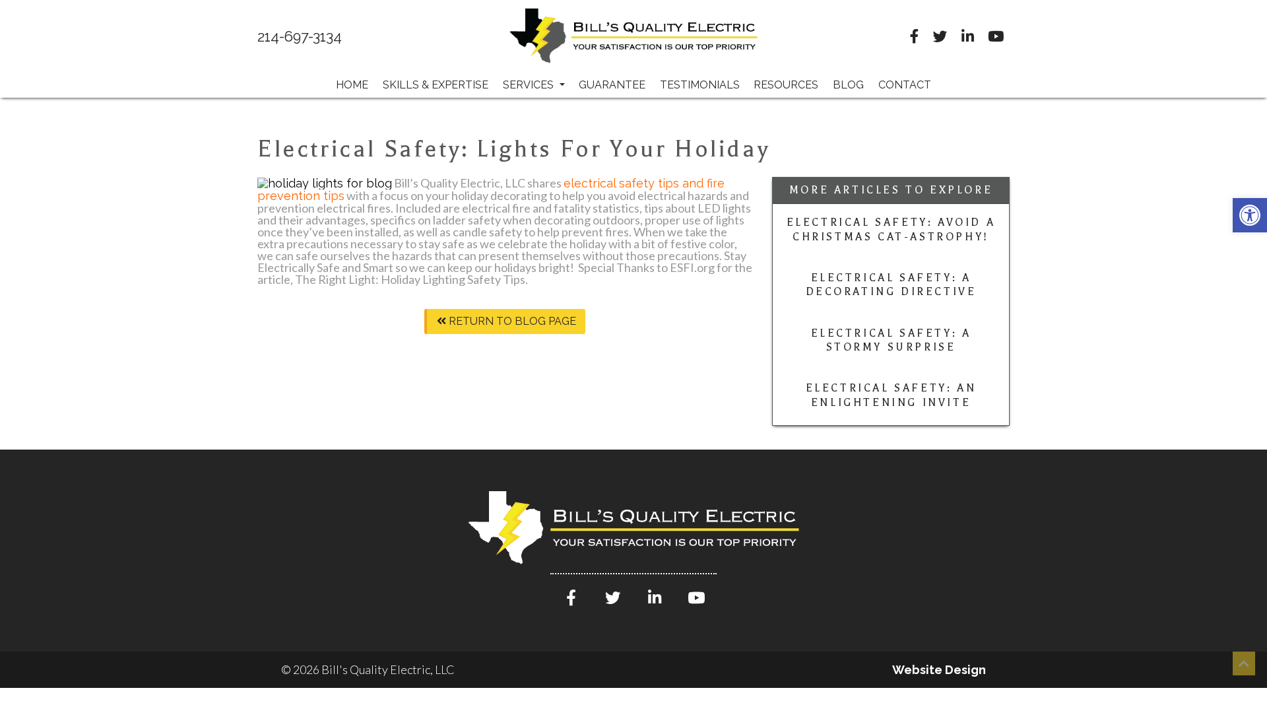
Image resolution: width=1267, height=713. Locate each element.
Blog (848, 85)
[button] (1250, 215)
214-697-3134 (299, 37)
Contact (904, 85)
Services (529, 85)
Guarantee (612, 85)
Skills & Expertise (435, 85)
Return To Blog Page (511, 321)
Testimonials (700, 85)
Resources (786, 85)
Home (352, 85)
